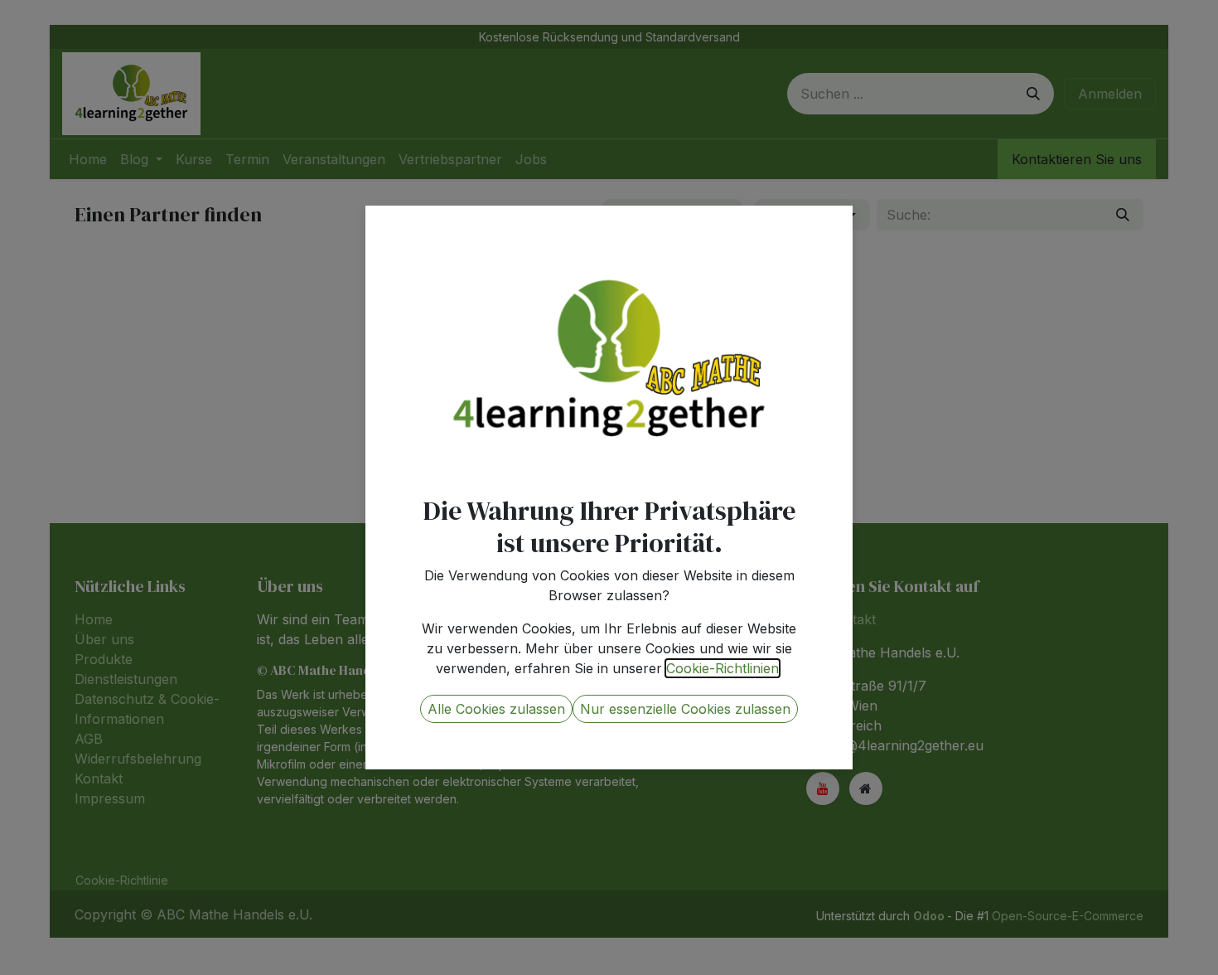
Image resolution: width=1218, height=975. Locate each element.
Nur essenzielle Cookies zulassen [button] (685, 709)
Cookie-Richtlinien (722, 668)
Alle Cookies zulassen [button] (496, 709)
